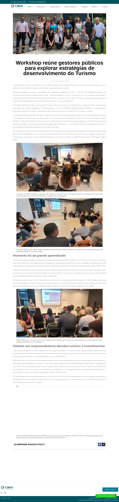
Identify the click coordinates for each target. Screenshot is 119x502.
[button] (110, 489)
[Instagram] (103, 444)
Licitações (84, 6)
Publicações (41, 6)
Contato (104, 6)
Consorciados (54, 6)
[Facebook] (99, 444)
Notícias (94, 6)
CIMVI (29, 6)
